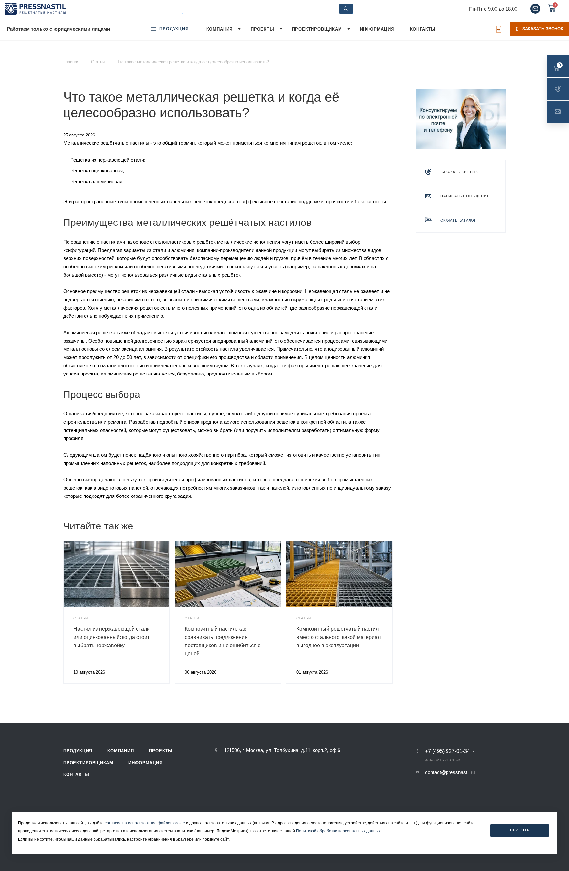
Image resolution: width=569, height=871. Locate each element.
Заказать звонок (542, 28)
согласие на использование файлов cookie (145, 823)
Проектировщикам (88, 762)
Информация (145, 762)
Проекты (161, 750)
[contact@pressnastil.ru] (535, 9)
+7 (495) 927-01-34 (447, 751)
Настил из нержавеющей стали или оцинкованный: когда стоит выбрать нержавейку (111, 637)
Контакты (76, 774)
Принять (519, 830)
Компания (120, 750)
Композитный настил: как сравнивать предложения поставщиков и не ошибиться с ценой (222, 641)
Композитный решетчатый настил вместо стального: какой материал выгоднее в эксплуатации (338, 637)
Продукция (77, 750)
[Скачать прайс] (498, 29)
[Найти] (346, 9)
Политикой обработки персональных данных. (339, 831)
